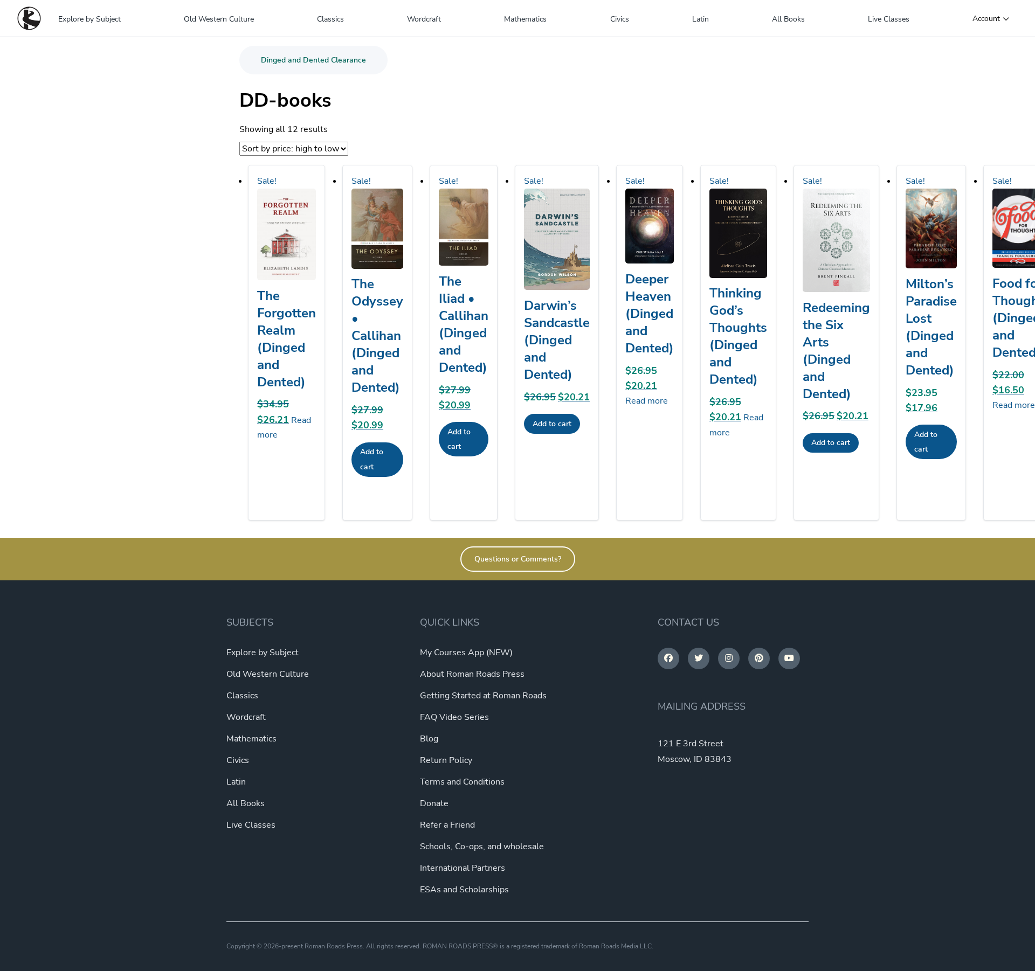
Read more (646, 401)
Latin (700, 19)
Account (986, 19)
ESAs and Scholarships (464, 890)
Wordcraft (424, 19)
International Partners (462, 868)
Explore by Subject (89, 19)
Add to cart (371, 459)
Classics (330, 19)
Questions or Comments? (517, 559)
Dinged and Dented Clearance (313, 60)
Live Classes (888, 19)
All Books (788, 19)
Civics (619, 19)
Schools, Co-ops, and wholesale (482, 846)
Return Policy (446, 760)
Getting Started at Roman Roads (483, 696)
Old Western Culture (219, 19)
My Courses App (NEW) (466, 652)
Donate (434, 803)
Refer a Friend (447, 825)
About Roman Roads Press (472, 674)
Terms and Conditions (462, 782)
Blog (429, 739)
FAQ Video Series (454, 717)
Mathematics (525, 19)
